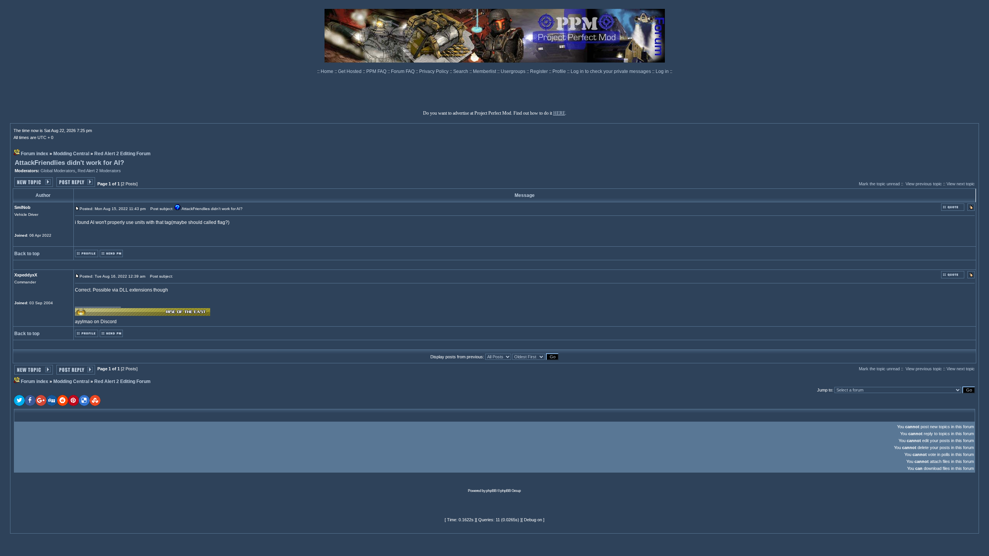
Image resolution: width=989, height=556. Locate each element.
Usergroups (514, 71)
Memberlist (485, 71)
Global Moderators (58, 170)
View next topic (961, 183)
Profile (559, 71)
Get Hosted (350, 71)
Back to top (26, 253)
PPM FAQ (376, 71)
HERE (559, 113)
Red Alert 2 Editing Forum (122, 153)
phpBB (491, 490)
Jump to (824, 390)
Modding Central (71, 153)
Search (461, 71)
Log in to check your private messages (611, 71)
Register (539, 71)
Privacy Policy (434, 71)
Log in (662, 71)
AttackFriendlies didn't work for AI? (69, 162)
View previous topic (924, 183)
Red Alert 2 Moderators (99, 170)
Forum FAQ (403, 71)
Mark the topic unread (879, 183)
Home (328, 71)
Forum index (34, 153)
